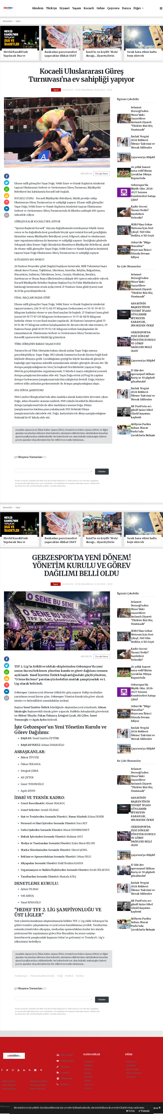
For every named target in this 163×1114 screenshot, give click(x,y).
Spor (18, 21)
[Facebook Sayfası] (3, 1070)
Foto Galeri (66, 1055)
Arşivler (64, 1072)
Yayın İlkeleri (9, 1085)
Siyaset (65, 8)
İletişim (64, 1084)
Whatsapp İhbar (38, 1085)
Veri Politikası (9, 1088)
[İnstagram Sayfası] (14, 1070)
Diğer (137, 8)
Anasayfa (8, 21)
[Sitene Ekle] (42, 1070)
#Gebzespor (21, 975)
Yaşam (76, 8)
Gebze (101, 8)
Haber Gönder (38, 1088)
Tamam (145, 1111)
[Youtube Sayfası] (20, 1070)
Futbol (25, 829)
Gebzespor (21, 692)
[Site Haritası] (36, 1070)
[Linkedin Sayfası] (25, 1070)
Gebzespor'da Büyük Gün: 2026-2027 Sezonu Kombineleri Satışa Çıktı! (143, 192)
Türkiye (51, 8)
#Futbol (69, 975)
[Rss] (31, 1070)
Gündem (37, 8)
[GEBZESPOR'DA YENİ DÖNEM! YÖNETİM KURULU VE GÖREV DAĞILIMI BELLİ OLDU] (57, 620)
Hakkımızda (8, 1081)
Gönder (102, 471)
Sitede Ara (131, 1061)
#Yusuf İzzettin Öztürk (42, 975)
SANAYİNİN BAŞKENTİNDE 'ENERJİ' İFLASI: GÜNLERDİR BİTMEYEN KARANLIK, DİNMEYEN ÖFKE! (142, 314)
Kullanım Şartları (39, 1081)
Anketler (130, 1065)
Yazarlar (64, 1066)
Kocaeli (89, 8)
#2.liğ (59, 975)
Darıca (126, 8)
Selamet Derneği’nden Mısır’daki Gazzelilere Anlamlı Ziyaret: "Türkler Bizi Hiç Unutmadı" (142, 118)
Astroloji (130, 1076)
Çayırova (113, 8)
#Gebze (80, 975)
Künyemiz (66, 1078)
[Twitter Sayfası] (8, 1070)
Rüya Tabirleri (133, 1073)
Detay (131, 1111)
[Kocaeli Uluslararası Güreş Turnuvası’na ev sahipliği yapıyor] (57, 132)
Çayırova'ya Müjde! (143, 157)
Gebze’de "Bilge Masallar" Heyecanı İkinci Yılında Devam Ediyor (141, 250)
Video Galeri (67, 1060)
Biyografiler (132, 1069)
